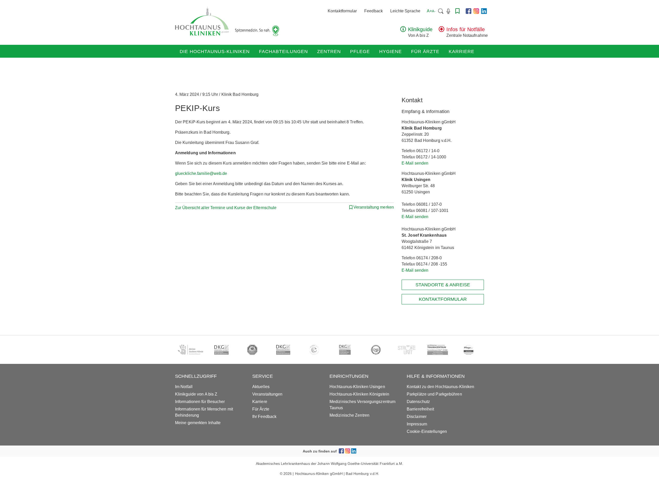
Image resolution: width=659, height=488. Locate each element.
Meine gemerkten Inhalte (198, 423)
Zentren (329, 51)
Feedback (373, 11)
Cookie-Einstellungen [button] (427, 431)
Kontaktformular (342, 11)
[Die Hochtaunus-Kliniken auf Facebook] (468, 11)
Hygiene (390, 51)
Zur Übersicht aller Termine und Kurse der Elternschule (225, 208)
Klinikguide (420, 29)
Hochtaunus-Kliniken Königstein (359, 394)
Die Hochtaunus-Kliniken (215, 51)
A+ (431, 11)
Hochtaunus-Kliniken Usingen (357, 386)
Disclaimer (417, 416)
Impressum (417, 424)
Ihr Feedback (264, 416)
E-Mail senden (415, 163)
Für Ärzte (425, 51)
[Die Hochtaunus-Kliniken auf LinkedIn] (484, 11)
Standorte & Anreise (442, 284)
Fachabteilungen (283, 51)
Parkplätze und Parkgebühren (434, 394)
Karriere (461, 51)
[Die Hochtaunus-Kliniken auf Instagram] (476, 11)
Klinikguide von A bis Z (196, 394)
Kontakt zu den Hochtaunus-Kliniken (440, 386)
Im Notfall (184, 386)
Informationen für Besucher (200, 401)
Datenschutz (418, 401)
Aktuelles (261, 386)
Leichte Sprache (405, 11)
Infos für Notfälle (465, 29)
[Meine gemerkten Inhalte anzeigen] (457, 11)
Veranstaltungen (267, 394)
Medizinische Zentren (349, 415)
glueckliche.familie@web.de (201, 173)
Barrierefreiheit (420, 409)
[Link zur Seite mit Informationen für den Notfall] (441, 30)
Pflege (360, 51)
